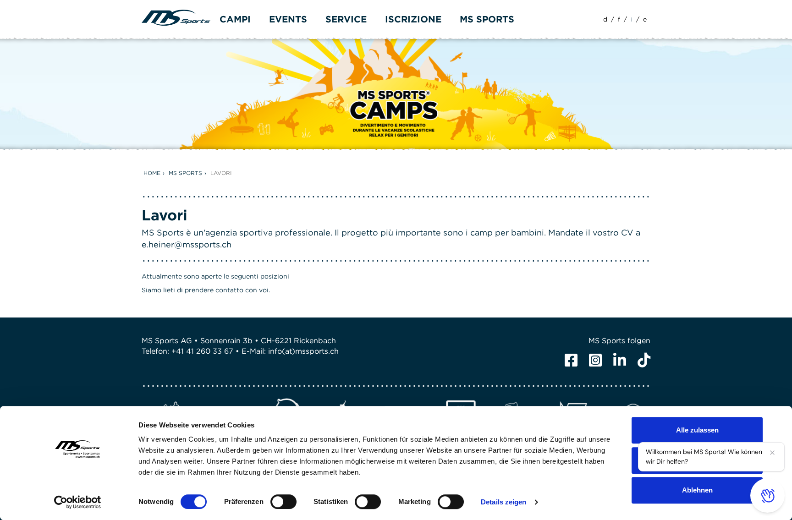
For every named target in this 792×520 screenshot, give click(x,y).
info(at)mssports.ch (303, 351)
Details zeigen (503, 502)
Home (151, 173)
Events (288, 19)
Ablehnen (697, 490)
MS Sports (185, 173)
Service (346, 19)
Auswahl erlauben (697, 460)
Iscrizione (413, 19)
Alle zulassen (697, 430)
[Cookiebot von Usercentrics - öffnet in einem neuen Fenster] (78, 502)
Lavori (220, 173)
